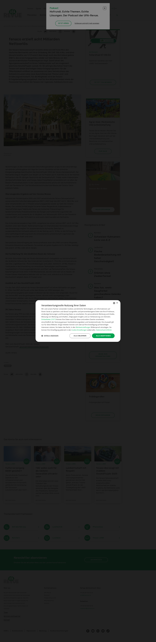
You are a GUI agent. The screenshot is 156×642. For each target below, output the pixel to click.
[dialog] (78, 321)
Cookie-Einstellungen (79, 330)
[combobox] (114, 303)
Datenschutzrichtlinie (104, 330)
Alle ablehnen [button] (80, 336)
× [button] (117, 303)
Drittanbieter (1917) (48, 319)
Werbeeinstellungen (83, 327)
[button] (49, 336)
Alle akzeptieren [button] (103, 336)
